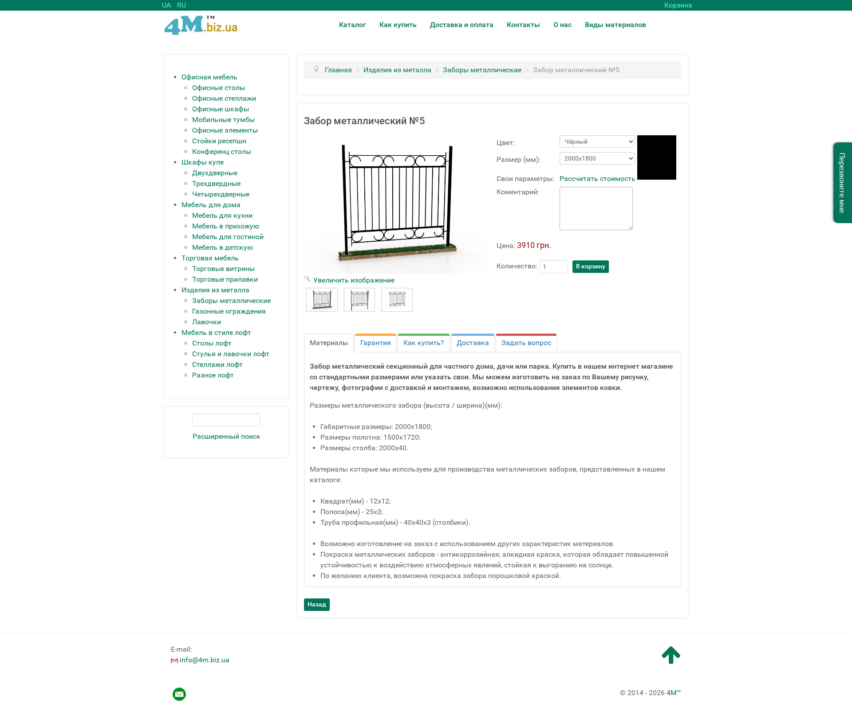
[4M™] (200, 24)
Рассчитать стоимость (597, 178)
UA (167, 5)
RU (181, 5)
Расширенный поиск (226, 436)
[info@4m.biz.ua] (174, 660)
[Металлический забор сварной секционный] (322, 300)
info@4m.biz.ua (204, 660)
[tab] (329, 343)
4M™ (674, 692)
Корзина (678, 5)
